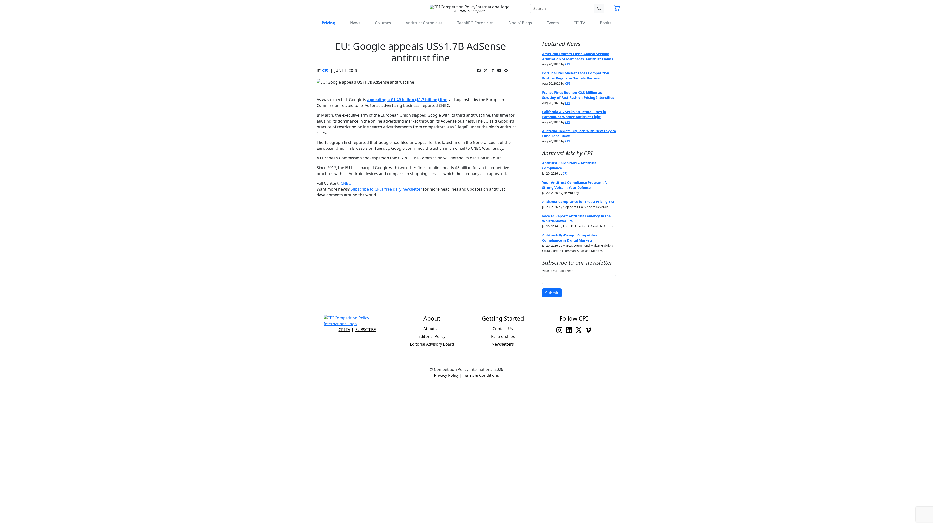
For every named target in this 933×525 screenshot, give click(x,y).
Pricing (328, 23)
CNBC (346, 183)
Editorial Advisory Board (432, 344)
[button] (617, 8)
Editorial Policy (431, 336)
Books (605, 23)
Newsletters (503, 344)
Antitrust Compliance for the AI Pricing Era (578, 201)
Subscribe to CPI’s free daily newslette (385, 189)
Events (553, 23)
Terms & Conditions (481, 375)
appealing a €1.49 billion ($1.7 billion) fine (407, 99)
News (355, 23)
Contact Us (503, 328)
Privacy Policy (446, 375)
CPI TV (579, 23)
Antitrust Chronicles (424, 23)
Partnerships (503, 336)
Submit (551, 293)
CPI (325, 70)
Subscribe (365, 329)
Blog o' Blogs (520, 23)
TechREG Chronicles (475, 23)
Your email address (557, 270)
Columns (383, 23)
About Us (432, 328)
